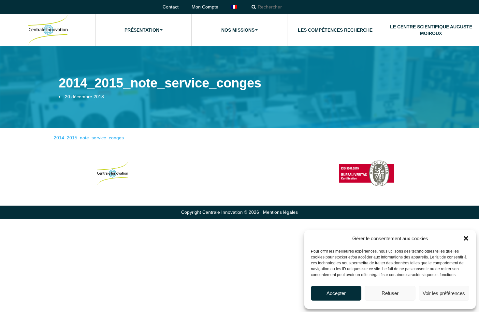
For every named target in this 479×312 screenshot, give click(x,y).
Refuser (390, 293)
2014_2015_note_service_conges (89, 137)
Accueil (48, 30)
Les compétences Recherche (335, 30)
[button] (466, 238)
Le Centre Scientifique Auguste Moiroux (431, 30)
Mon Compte (205, 6)
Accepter (336, 293)
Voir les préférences (444, 293)
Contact (171, 6)
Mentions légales (280, 212)
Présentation (141, 30)
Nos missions (237, 30)
